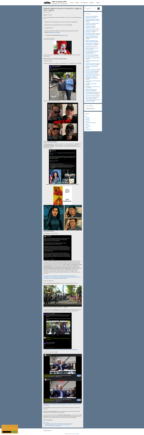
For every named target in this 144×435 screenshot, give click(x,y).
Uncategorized (88, 129)
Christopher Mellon (60, 423)
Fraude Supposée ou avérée (91, 122)
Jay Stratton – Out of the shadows (92, 66)
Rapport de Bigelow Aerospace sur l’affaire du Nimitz (53, 425)
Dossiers (77, 2)
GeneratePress (77, 433)
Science (87, 127)
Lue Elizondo (70, 423)
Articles (98, 2)
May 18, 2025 (65, 35)
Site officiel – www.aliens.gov (91, 69)
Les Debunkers (84, 2)
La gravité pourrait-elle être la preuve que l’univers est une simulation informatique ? (58, 424)
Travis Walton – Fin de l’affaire (91, 83)
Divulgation (88, 120)
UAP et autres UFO (59, 2)
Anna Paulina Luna (48, 423)
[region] (10, 429)
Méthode (87, 124)
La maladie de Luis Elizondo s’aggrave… (93, 57)
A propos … (92, 2)
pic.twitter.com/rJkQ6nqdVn (54, 32)
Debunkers (87, 119)
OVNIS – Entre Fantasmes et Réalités (92, 60)
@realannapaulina (50, 143)
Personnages (47, 422)
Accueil (72, 2)
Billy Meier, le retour (89, 46)
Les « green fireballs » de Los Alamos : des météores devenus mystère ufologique (93, 52)
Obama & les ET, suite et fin (91, 95)
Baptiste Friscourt (54, 423)
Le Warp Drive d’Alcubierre (90, 28)
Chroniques (88, 117)
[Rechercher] (99, 9)
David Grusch (66, 423)
